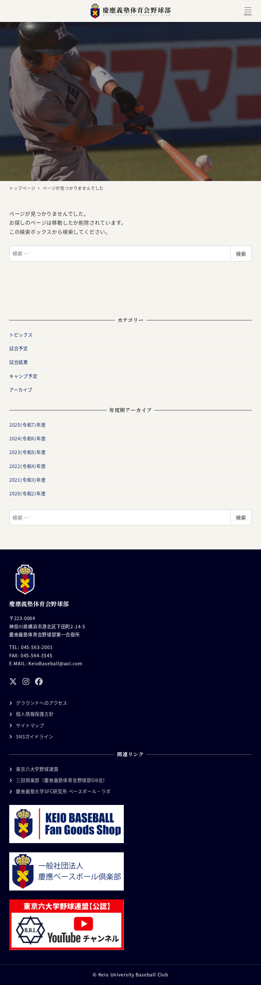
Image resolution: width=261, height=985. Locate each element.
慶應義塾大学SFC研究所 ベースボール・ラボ (63, 791)
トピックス (21, 335)
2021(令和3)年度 (27, 480)
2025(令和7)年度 (27, 425)
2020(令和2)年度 (27, 493)
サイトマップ (30, 725)
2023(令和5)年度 (27, 452)
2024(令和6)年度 (27, 438)
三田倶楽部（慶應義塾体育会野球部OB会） (62, 780)
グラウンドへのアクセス (41, 703)
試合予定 (18, 348)
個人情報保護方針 (34, 714)
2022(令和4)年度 (27, 466)
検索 (241, 253)
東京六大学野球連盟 (37, 769)
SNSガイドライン (34, 736)
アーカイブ (20, 390)
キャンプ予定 (23, 376)
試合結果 (18, 362)
